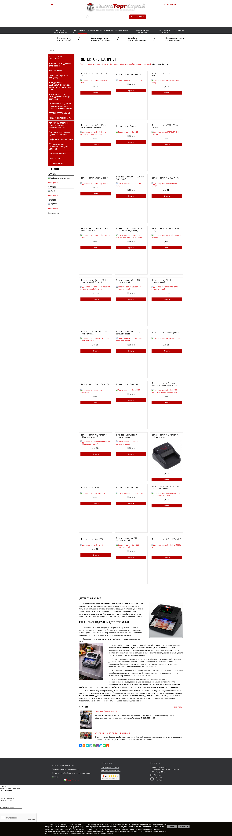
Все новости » (53, 213)
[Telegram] (90, 745)
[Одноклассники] (84, 745)
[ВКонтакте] (80, 745)
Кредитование (106, 30)
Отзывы (118, 30)
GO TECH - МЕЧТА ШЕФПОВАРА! (56, 57)
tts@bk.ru (172, 20)
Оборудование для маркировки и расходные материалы (59, 146)
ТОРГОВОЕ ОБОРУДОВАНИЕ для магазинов (60, 64)
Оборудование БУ (56, 163)
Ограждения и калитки (57, 154)
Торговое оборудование (60, 31)
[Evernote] (104, 745)
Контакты (179, 30)
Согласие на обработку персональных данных (71, 773)
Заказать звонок (137, 17)
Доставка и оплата (164, 31)
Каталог (82, 30)
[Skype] (100, 745)
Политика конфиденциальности (65, 769)
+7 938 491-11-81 (61, 8)
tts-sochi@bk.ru (61, 17)
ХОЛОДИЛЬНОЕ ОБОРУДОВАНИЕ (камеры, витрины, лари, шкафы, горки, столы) (60, 86)
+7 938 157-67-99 (175, 14)
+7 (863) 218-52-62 (176, 8)
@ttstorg (114, 18)
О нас (75, 31)
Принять (172, 827)
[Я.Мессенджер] (87, 745)
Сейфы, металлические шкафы (61, 139)
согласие (86, 824)
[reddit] (107, 745)
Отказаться (184, 827)
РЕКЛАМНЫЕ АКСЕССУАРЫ (60, 118)
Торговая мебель (55, 71)
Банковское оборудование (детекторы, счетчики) (59, 133)
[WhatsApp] (94, 745)
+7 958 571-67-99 (175, 11)
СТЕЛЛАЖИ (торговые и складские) (58, 76)
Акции (126, 30)
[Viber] (97, 745)
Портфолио (93, 30)
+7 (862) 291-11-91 (62, 11)
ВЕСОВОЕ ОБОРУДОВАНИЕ (59, 113)
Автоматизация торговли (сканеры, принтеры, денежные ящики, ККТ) (58, 125)
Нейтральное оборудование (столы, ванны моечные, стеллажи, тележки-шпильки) (60, 106)
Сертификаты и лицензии (142, 31)
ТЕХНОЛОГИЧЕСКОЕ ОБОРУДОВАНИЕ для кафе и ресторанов (60, 96)
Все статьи (178, 707)
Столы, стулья (54, 158)
